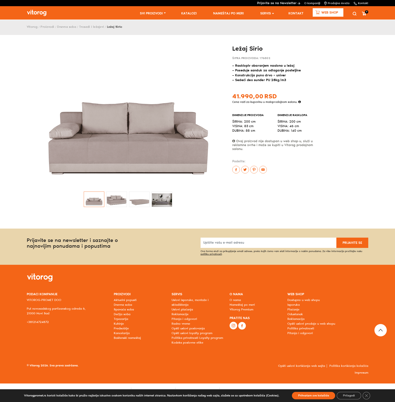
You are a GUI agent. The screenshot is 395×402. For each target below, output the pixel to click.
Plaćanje (293, 309)
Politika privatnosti (300, 328)
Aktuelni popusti (125, 300)
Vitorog (32, 27)
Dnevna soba (66, 27)
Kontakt (363, 3)
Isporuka (293, 305)
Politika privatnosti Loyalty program (197, 338)
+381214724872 (38, 322)
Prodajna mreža (339, 3)
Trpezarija (121, 319)
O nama (235, 300)
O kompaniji (312, 3)
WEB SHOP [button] (295, 294)
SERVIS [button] (177, 294)
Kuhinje (119, 323)
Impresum (361, 372)
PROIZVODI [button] (122, 294)
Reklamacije (180, 314)
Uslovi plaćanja (182, 309)
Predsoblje (121, 328)
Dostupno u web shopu (303, 300)
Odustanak (295, 314)
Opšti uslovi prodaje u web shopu (311, 323)
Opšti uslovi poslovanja (188, 328)
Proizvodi (47, 27)
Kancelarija (122, 333)
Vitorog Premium (241, 309)
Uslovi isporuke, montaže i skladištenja (190, 303)
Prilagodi (349, 395)
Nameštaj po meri (228, 13)
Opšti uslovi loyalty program (192, 333)
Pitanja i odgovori (184, 319)
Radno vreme (181, 323)
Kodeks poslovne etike (187, 342)
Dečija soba (122, 314)
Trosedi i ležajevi (91, 27)
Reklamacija (295, 319)
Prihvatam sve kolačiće (313, 395)
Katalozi (189, 13)
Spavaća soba (124, 309)
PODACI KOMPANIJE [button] (42, 294)
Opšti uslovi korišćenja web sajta (301, 366)
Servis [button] (265, 13)
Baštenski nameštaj (127, 338)
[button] (328, 12)
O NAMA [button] (236, 294)
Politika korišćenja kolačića (348, 366)
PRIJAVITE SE (352, 243)
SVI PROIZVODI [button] (151, 13)
